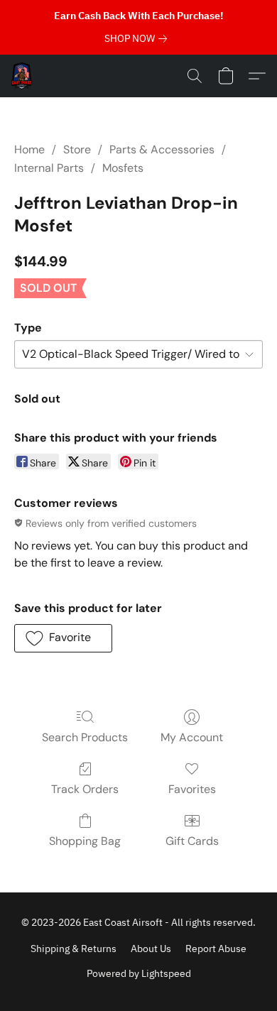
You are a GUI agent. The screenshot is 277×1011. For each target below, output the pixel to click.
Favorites (192, 789)
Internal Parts (49, 167)
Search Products (85, 737)
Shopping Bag (85, 841)
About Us (151, 948)
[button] (22, 76)
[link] (138, 38)
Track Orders (85, 789)
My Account (192, 737)
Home (29, 149)
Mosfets (122, 167)
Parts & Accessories (161, 149)
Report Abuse (215, 948)
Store (77, 149)
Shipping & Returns (73, 948)
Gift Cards (192, 841)
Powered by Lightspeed (139, 973)
